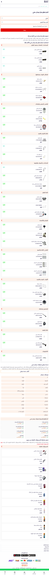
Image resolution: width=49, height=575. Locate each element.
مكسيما (46, 404)
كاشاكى (46, 401)
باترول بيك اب (21, 411)
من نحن (14, 568)
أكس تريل (46, 384)
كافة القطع (45, 192)
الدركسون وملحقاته (43, 309)
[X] (26, 565)
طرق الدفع (17, 568)
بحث (24, 30)
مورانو (22, 404)
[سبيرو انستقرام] (24, 565)
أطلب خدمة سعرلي (24, 371)
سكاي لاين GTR (20, 391)
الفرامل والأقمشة (44, 220)
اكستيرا (46, 381)
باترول (23, 384)
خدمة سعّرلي (34, 568)
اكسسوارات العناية (43, 446)
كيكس (22, 401)
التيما (23, 381)
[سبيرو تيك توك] (22, 565)
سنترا (23, 394)
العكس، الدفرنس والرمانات (41, 104)
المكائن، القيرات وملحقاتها (42, 74)
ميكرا (47, 408)
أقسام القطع (42, 6)
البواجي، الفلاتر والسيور (42, 250)
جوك (47, 391)
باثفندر (46, 387)
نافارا (23, 408)
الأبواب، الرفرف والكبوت (42, 279)
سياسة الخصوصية (29, 568)
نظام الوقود (45, 330)
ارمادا (23, 377)
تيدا (23, 387)
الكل (39, 6)
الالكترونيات (45, 351)
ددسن (46, 394)
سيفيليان (46, 415)
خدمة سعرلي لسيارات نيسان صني (40, 364)
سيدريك (46, 398)
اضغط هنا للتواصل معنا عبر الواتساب (24, 569)
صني (23, 398)
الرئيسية (46, 6)
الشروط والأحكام (22, 568)
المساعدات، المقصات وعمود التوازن (39, 45)
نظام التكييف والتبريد (43, 133)
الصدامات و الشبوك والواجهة (41, 163)
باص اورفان (45, 411)
